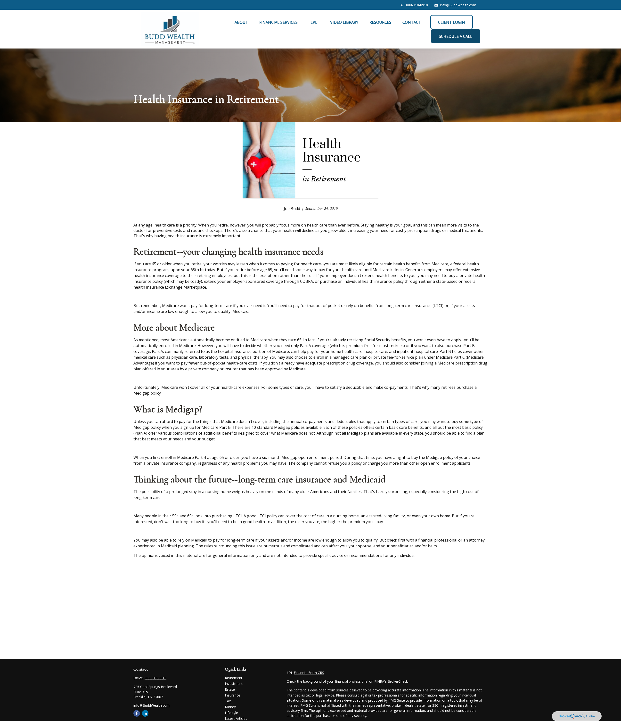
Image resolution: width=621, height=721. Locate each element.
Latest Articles (236, 718)
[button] (241, 22)
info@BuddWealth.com (458, 5)
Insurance (232, 695)
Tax (228, 701)
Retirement (233, 677)
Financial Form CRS (309, 672)
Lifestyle (231, 712)
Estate (230, 689)
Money (230, 707)
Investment (234, 683)
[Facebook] (136, 713)
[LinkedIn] (145, 713)
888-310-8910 (417, 5)
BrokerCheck (398, 681)
